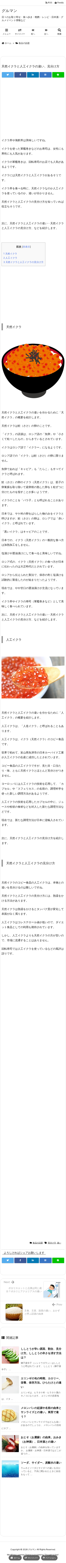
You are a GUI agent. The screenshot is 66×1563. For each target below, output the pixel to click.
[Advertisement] (33, 109)
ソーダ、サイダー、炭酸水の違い (41, 1462)
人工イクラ (10, 257)
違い (59, 1242)
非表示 (26, 246)
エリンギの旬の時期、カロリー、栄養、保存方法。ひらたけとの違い (41, 1383)
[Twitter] (8, 75)
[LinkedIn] (33, 75)
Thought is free (51, 1555)
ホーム (8, 43)
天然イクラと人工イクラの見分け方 (23, 262)
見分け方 (52, 1242)
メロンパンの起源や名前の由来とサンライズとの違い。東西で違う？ (41, 1412)
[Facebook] (20, 75)
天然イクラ (10, 253)
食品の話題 (24, 43)
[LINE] (58, 75)
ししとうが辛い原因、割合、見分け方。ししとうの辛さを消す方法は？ (41, 1353)
